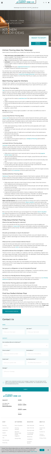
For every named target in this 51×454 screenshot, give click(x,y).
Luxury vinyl (5, 118)
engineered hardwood (23, 66)
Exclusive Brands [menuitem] (29, 442)
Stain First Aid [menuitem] (30, 428)
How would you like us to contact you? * (11, 342)
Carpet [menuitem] (4, 432)
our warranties (16, 170)
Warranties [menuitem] (29, 436)
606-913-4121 (35, 7)
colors (17, 247)
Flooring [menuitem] (4, 425)
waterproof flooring (31, 138)
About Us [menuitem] (41, 425)
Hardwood (5, 176)
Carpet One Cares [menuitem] (42, 428)
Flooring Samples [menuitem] (17, 428)
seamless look (23, 98)
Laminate (5, 145)
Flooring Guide (13, 20)
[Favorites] (46, 2)
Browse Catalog (37, 43)
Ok (42, 450)
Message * (4, 368)
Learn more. (34, 451)
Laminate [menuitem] (4, 435)
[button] (43, 2)
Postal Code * (5, 359)
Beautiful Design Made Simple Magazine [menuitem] (18, 434)
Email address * (29, 350)
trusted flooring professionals (27, 74)
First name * (5, 328)
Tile (3, 90)
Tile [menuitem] (3, 437)
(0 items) (48, 2)
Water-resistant (30, 202)
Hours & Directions (7, 406)
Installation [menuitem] (30, 439)
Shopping (21, 20)
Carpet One (5, 20)
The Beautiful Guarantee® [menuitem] (30, 433)
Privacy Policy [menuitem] (42, 438)
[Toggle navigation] (2, 3)
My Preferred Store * (31, 359)
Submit (25, 389)
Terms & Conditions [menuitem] (42, 435)
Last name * (29, 328)
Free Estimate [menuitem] (5, 440)
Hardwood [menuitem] (4, 430)
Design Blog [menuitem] (18, 438)
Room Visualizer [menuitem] (19, 425)
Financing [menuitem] (4, 442)
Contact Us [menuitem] (42, 431)
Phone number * (6, 350)
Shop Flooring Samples (11, 311)
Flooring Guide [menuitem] (30, 430)
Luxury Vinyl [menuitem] (5, 428)
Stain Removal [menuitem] (30, 425)
